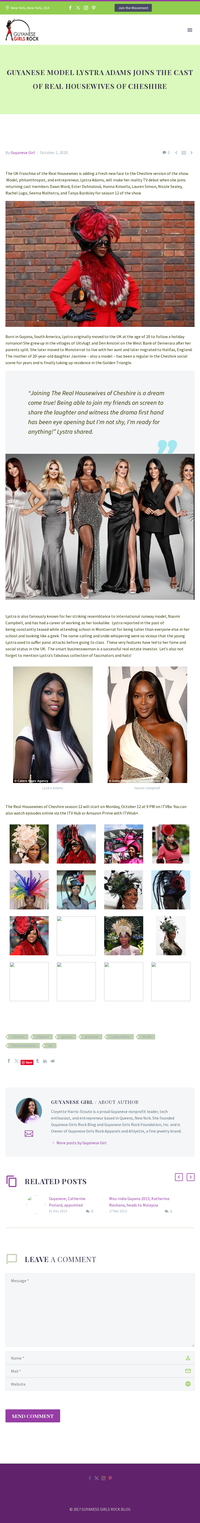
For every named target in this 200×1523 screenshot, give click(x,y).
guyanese (91, 1037)
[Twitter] (78, 8)
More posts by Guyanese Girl (82, 1142)
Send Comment (33, 1415)
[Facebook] (70, 8)
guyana (66, 1037)
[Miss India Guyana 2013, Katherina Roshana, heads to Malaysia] (107, 1205)
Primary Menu (190, 30)
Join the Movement (133, 7)
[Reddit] (53, 1061)
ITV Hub (74, 813)
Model (146, 1037)
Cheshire (18, 1037)
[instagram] (103, 1478)
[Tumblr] (37, 1061)
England (43, 1037)
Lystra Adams (120, 1037)
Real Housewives (24, 1045)
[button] (179, 1177)
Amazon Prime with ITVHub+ (112, 813)
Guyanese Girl (23, 152)
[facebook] (90, 1478)
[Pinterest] (94, 8)
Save (29, 1062)
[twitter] (97, 1478)
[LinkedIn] (45, 1061)
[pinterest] (110, 1478)
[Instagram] (86, 8)
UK (50, 1045)
